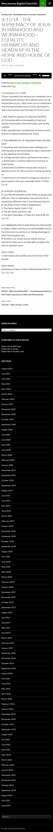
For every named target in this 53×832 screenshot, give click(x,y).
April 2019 (6, 511)
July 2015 (5, 739)
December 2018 (8, 531)
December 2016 (8, 653)
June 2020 (5, 440)
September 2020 (8, 424)
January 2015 (7, 770)
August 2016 (7, 673)
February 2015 (7, 765)
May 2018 (5, 567)
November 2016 (8, 658)
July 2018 (5, 556)
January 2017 (7, 648)
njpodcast (19, 65)
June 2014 (5, 805)
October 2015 (7, 724)
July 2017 (5, 617)
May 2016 (5, 688)
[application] (26, 75)
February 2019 (7, 521)
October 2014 (7, 785)
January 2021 (7, 404)
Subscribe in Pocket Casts (12, 351)
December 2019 (8, 470)
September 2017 (8, 607)
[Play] (5, 75)
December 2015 (8, 714)
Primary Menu (49, 3)
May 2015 (5, 749)
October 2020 (7, 419)
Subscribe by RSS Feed (11, 346)
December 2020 (8, 409)
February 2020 (7, 460)
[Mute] (40, 75)
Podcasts (41, 15)
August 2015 (7, 734)
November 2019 (8, 475)
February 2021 (7, 399)
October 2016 (7, 663)
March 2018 (6, 577)
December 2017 (8, 592)
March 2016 (6, 699)
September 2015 (8, 729)
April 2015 (6, 755)
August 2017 (7, 612)
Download (36, 82)
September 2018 (8, 546)
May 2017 (5, 628)
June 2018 (5, 561)
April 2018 (6, 572)
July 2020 (5, 434)
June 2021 (5, 379)
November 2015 (8, 719)
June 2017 (5, 622)
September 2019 (8, 485)
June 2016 (5, 683)
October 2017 (7, 602)
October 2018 (7, 541)
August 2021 (7, 368)
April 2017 (6, 633)
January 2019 (7, 526)
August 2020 (7, 429)
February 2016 (7, 704)
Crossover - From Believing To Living (18, 15)
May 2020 (5, 445)
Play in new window (20, 82)
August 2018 (7, 551)
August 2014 (7, 795)
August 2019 (7, 490)
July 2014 (5, 800)
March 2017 (6, 638)
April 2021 (6, 389)
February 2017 (7, 643)
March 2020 (6, 455)
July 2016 (5, 678)
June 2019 (5, 500)
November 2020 (8, 414)
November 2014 (8, 780)
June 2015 (5, 744)
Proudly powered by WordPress (13, 828)
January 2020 (7, 465)
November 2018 (8, 536)
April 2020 (6, 450)
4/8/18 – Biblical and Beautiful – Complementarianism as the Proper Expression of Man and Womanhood (26, 291)
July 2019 (5, 495)
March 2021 (6, 394)
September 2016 (8, 668)
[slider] (46, 75)
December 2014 (8, 775)
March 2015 (6, 760)
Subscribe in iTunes (9, 349)
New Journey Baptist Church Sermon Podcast (20, 3)
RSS (14, 86)
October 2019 (7, 480)
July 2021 (5, 373)
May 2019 (5, 506)
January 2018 (7, 587)
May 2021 (5, 384)
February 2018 (7, 582)
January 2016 (7, 709)
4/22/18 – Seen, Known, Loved (14, 303)
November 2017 (8, 597)
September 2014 (8, 790)
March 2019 (6, 516)
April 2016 (6, 694)
